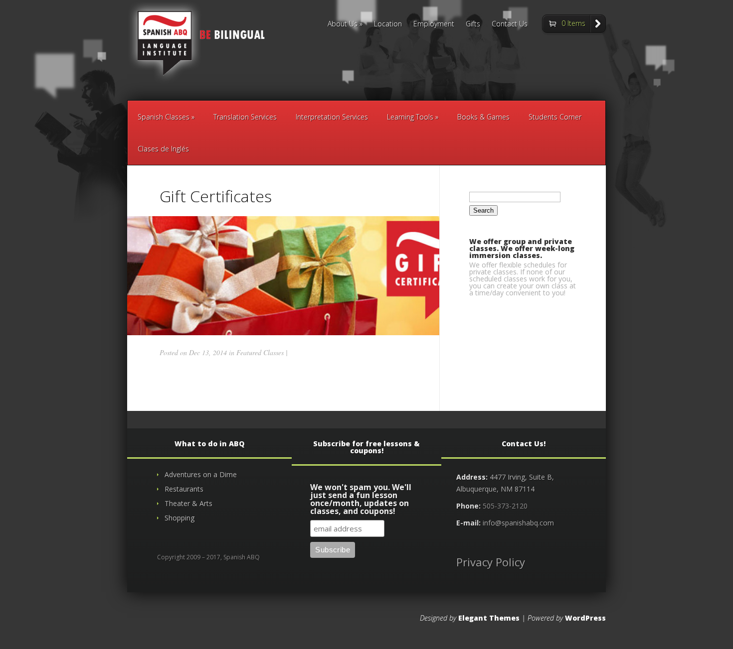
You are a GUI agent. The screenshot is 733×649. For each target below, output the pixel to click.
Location (388, 24)
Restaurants (184, 489)
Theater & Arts (188, 503)
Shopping (179, 517)
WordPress (585, 618)
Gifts (473, 24)
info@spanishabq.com (518, 522)
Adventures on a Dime (201, 474)
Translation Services (245, 117)
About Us (343, 24)
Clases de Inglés (163, 148)
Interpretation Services (332, 117)
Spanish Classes (163, 117)
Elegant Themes (489, 618)
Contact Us (510, 24)
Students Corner (555, 117)
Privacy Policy (490, 561)
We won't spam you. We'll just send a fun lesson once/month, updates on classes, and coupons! (360, 500)
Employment (433, 24)
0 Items (573, 23)
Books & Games (483, 117)
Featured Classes (260, 352)
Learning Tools (410, 117)
